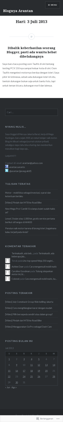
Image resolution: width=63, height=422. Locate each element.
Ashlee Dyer (18, 266)
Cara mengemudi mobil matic (43, 266)
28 (54, 376)
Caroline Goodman (21, 271)
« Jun (7, 387)
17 (24, 371)
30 (16, 382)
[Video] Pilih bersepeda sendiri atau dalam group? (29, 314)
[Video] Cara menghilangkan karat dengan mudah (28, 308)
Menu (54, 5)
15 (9, 371)
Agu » (14, 387)
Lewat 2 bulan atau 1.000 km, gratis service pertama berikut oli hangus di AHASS (30, 220)
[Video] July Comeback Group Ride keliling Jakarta (29, 302)
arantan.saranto (17, 167)
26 (39, 376)
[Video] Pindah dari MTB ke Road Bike (23, 202)
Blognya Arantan (18, 10)
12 (39, 365)
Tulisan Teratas (17, 183)
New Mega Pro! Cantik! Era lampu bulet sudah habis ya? (30, 210)
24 (24, 376)
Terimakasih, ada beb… (22, 253)
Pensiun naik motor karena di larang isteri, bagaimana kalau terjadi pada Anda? (30, 230)
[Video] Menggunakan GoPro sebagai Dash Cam (28, 326)
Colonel (15, 279)
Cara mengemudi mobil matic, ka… (41, 279)
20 (46, 371)
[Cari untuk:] (31, 112)
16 (16, 371)
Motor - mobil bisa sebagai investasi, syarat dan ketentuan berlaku (28, 194)
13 (46, 365)
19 (39, 371)
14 (54, 365)
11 (31, 365)
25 (31, 376)
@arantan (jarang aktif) (20, 171)
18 (31, 371)
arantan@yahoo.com (32, 163)
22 (9, 376)
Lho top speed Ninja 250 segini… (38, 260)
